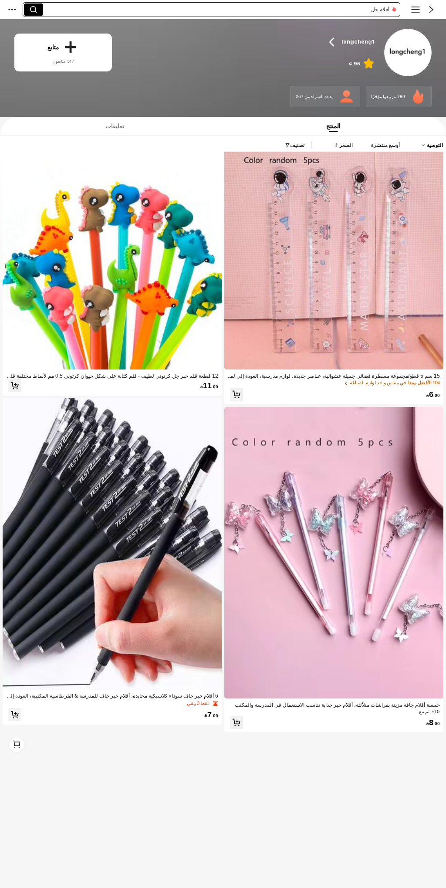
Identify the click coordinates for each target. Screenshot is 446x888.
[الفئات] (415, 9)
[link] (407, 53)
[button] (431, 9)
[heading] (250, 42)
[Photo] (418, 96)
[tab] (113, 126)
